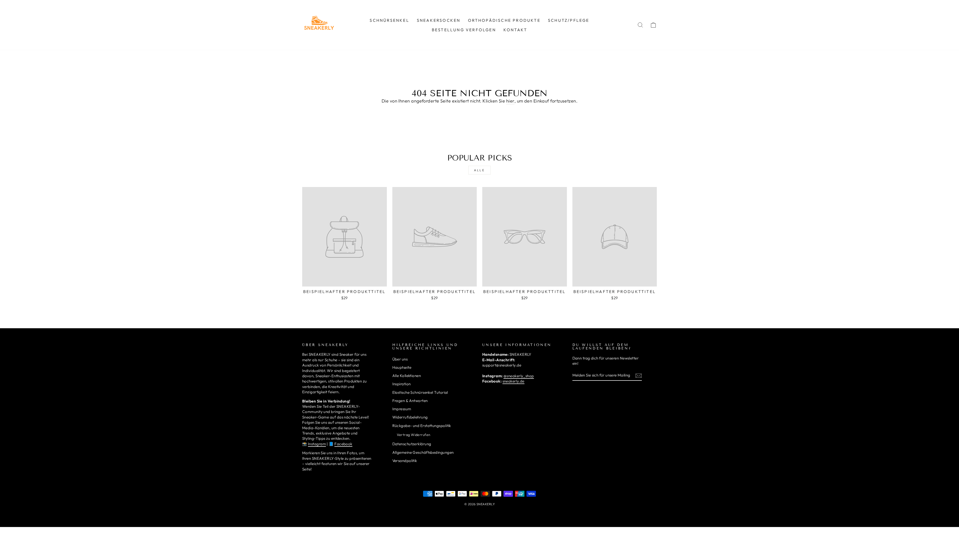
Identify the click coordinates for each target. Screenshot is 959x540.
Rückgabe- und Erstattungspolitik (421, 425)
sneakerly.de (513, 381)
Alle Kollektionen (406, 375)
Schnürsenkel (389, 20)
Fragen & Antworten (410, 400)
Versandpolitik (404, 460)
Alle (479, 170)
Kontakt (515, 29)
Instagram (317, 444)
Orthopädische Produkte (504, 20)
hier (510, 101)
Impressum (401, 408)
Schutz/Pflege (568, 20)
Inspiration (401, 384)
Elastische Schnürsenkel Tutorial (420, 392)
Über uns (400, 359)
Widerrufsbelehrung (410, 417)
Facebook (343, 444)
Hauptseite (402, 367)
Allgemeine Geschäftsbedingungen (423, 452)
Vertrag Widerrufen (414, 434)
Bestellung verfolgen (464, 29)
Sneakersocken (439, 20)
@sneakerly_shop (518, 376)
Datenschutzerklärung (411, 444)
